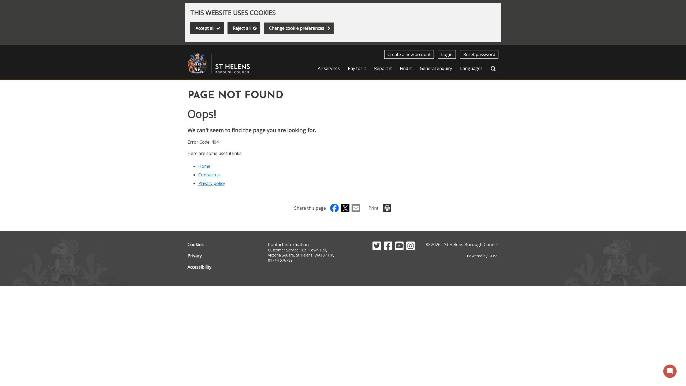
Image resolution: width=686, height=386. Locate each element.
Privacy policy (211, 183)
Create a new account (409, 54)
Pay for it (357, 68)
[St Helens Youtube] (399, 248)
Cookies (196, 244)
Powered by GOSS (482, 255)
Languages (471, 68)
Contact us (209, 175)
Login (447, 54)
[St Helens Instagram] (410, 248)
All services (329, 68)
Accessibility (199, 267)
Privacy (195, 256)
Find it (406, 68)
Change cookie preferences (296, 28)
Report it (383, 68)
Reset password (479, 54)
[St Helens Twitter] (376, 248)
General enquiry (436, 68)
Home (204, 166)
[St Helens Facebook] (388, 248)
